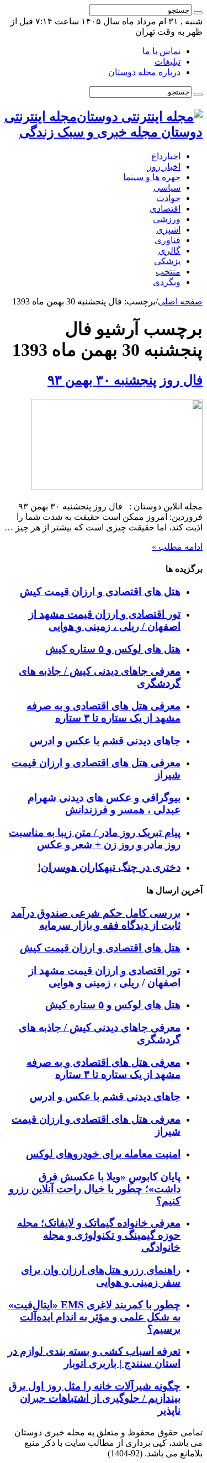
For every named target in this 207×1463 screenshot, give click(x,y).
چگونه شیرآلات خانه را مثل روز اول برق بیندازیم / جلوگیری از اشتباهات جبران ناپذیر (95, 1398)
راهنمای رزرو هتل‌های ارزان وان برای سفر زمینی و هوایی (101, 1276)
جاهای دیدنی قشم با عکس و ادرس (105, 740)
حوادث (168, 198)
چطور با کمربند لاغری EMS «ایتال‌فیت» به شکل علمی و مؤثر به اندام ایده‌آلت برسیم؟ (94, 1317)
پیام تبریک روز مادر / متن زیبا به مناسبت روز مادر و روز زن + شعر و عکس (95, 838)
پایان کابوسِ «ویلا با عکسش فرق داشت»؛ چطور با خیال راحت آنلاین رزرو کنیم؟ (95, 1189)
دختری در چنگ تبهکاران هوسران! (109, 867)
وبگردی (167, 282)
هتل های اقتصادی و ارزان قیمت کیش (100, 591)
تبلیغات (168, 61)
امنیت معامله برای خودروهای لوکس (103, 1154)
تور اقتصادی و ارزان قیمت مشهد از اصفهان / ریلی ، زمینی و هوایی (105, 620)
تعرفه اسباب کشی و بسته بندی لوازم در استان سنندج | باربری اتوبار (94, 1357)
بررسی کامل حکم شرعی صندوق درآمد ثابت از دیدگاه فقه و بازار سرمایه (96, 919)
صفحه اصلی (180, 301)
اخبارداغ (166, 156)
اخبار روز (164, 166)
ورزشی (167, 219)
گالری (169, 250)
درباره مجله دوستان (144, 72)
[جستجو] (198, 12)
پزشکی (167, 261)
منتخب (168, 271)
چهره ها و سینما (152, 177)
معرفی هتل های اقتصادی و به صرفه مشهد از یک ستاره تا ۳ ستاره (103, 712)
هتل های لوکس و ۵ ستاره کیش (113, 649)
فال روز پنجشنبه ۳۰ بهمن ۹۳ (125, 380)
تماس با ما (161, 51)
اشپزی (168, 229)
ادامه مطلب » (177, 546)
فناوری (168, 240)
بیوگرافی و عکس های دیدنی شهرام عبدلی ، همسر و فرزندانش (104, 803)
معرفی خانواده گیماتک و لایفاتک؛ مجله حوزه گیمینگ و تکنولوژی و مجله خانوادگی (99, 1235)
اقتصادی (165, 208)
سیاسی (167, 187)
